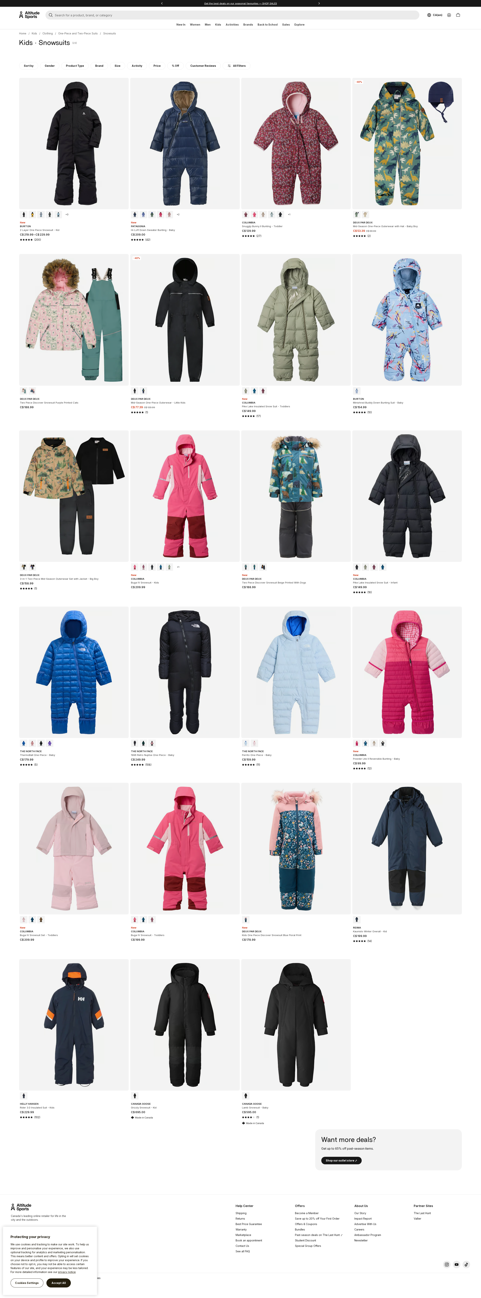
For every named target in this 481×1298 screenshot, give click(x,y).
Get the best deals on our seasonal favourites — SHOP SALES (240, 3)
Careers (359, 1229)
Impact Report (363, 1218)
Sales (286, 24)
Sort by (28, 65)
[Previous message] (162, 3)
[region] (50, 1261)
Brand (99, 65)
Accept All (58, 1282)
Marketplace (243, 1235)
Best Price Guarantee (249, 1224)
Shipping (241, 1213)
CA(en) (437, 15)
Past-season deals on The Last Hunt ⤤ (319, 1235)
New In (180, 24)
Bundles (300, 1229)
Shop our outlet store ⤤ (341, 1160)
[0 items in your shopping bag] (458, 15)
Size (117, 65)
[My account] (449, 15)
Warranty (241, 1229)
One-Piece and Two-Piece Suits (78, 33)
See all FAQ (243, 1251)
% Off (175, 65)
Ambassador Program (367, 1235)
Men (208, 24)
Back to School (268, 24)
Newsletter (361, 1240)
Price (157, 65)
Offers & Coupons (306, 1224)
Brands (248, 24)
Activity (137, 65)
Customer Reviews (203, 65)
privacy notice (67, 1272)
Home (22, 33)
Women (195, 24)
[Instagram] (447, 1264)
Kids (218, 24)
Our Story (360, 1213)
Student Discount (305, 1240)
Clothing (47, 33)
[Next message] (319, 3)
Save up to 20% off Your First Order (317, 1218)
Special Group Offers (308, 1245)
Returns (240, 1218)
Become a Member (307, 1213)
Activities (232, 24)
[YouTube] (456, 1264)
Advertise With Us (365, 1224)
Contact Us (242, 1245)
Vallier (417, 1218)
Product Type (75, 65)
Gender (50, 65)
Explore (299, 24)
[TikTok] (466, 1264)
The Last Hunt (422, 1213)
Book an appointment (249, 1240)
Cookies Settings (27, 1282)
